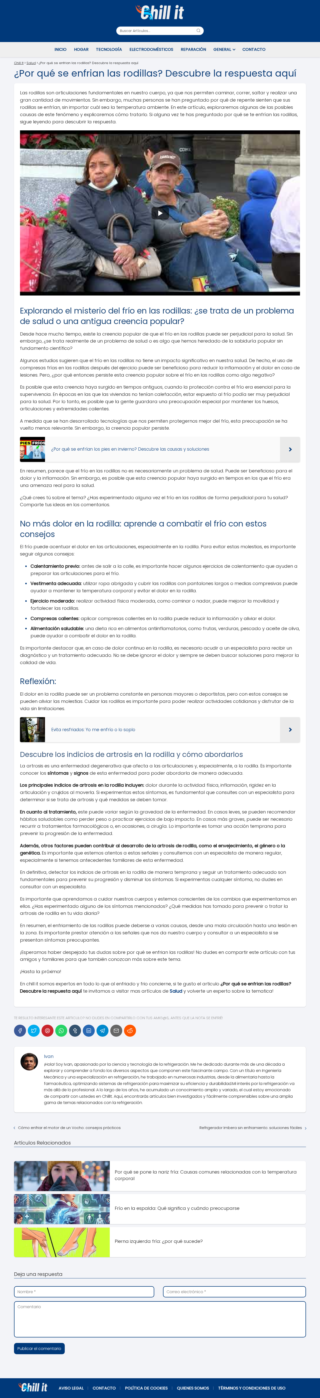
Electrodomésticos (151, 49)
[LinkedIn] (89, 1031)
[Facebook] (20, 1031)
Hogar (81, 49)
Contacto (254, 49)
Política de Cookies (146, 1388)
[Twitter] (34, 1031)
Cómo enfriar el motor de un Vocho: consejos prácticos (69, 1127)
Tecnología (109, 49)
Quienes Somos (193, 1388)
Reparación (193, 49)
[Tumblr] (75, 1031)
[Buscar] (198, 31)
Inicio (60, 49)
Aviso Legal (71, 1388)
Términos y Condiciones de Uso (252, 1388)
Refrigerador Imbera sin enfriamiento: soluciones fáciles (251, 1127)
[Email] (116, 1031)
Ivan (49, 1056)
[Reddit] (130, 1031)
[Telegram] (102, 1031)
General (222, 49)
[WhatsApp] (61, 1031)
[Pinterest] (48, 1031)
